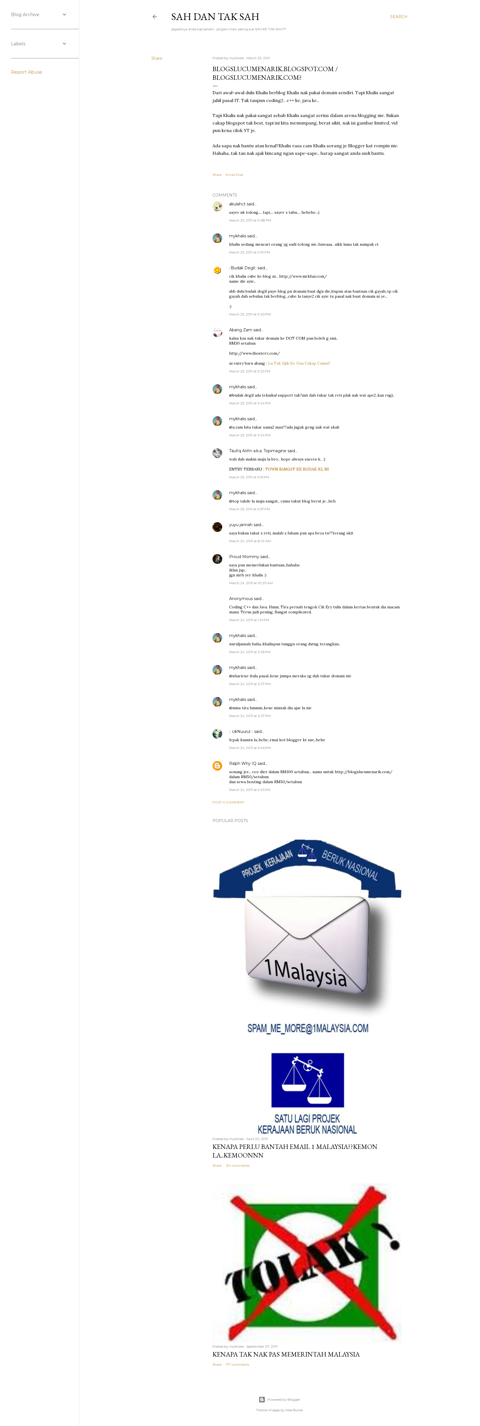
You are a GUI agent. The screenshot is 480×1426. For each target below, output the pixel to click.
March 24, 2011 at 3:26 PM (250, 652)
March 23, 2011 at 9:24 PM (250, 403)
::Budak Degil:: (242, 267)
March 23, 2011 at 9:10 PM (249, 252)
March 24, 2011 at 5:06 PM (250, 748)
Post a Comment (228, 802)
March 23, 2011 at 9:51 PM (249, 477)
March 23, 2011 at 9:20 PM (250, 314)
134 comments (237, 1165)
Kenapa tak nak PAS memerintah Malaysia (286, 1354)
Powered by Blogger (284, 1399)
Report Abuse (26, 72)
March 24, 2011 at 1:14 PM (249, 620)
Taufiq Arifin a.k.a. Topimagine (257, 450)
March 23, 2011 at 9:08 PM (250, 220)
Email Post (234, 175)
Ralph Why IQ (242, 763)
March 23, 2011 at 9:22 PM (249, 371)
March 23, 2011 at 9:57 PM (249, 509)
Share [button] (156, 58)
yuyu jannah (240, 524)
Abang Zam (240, 329)
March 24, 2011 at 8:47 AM (250, 541)
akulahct (237, 203)
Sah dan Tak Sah (215, 16)
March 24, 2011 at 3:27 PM (250, 684)
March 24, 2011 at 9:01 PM (249, 790)
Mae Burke (294, 1410)
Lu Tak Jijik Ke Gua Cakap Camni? (299, 363)
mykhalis (237, 235)
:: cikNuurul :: (241, 731)
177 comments (237, 1364)
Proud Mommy (244, 556)
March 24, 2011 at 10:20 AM (251, 583)
